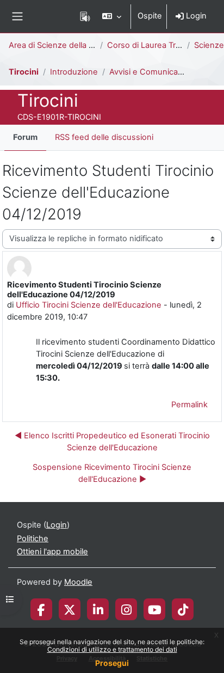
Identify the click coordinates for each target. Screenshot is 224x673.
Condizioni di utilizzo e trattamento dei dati (112, 649)
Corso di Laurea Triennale (155, 45)
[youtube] (154, 609)
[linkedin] (98, 609)
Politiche (32, 538)
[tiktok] (183, 609)
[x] (70, 609)
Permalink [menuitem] (189, 404)
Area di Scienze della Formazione (71, 45)
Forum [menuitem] (25, 137)
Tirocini (24, 72)
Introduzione (74, 72)
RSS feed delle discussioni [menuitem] (104, 137)
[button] (111, 16)
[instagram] (126, 609)
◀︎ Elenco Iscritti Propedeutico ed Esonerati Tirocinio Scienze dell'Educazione (112, 441)
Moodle (78, 582)
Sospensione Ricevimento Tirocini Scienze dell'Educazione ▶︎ (112, 473)
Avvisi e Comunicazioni (152, 72)
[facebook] (41, 609)
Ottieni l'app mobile (52, 551)
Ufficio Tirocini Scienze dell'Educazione (88, 305)
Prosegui (112, 663)
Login (195, 16)
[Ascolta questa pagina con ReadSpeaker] (85, 16)
